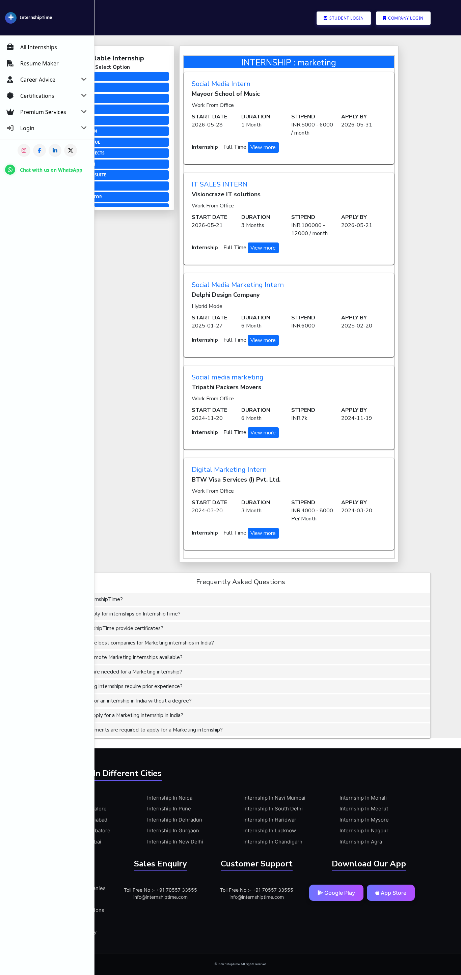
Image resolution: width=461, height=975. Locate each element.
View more (263, 147)
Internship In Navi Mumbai (274, 798)
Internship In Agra (361, 841)
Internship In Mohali (363, 798)
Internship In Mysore (364, 819)
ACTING (67, 120)
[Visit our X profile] (70, 150)
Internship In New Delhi (175, 841)
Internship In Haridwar (269, 819)
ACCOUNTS (70, 109)
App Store (392, 892)
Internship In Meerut (364, 808)
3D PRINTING (72, 76)
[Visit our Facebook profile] (39, 150)
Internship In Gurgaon (173, 830)
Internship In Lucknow (269, 830)
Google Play (339, 892)
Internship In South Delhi (273, 808)
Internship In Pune (169, 808)
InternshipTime (36, 17)
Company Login (405, 18)
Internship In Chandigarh (272, 841)
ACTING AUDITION (78, 131)
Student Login (346, 18)
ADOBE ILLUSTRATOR (80, 197)
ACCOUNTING (73, 98)
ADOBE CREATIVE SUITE (82, 175)
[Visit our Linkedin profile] (55, 150)
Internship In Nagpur (364, 830)
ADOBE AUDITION (77, 164)
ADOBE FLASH (73, 186)
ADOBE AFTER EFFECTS (82, 153)
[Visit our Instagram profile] (24, 150)
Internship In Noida (169, 798)
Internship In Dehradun (174, 819)
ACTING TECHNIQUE (79, 142)
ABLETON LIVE (73, 87)
